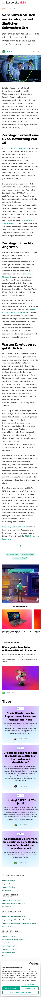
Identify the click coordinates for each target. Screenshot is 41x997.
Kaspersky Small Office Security (12, 900)
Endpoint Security (8, 943)
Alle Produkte (6, 907)
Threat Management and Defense (13, 939)
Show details (29, 984)
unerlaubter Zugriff (20, 558)
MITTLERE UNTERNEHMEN (11, 911)
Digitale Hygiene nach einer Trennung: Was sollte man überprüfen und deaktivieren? (20, 757)
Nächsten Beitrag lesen (12, 642)
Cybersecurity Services (9, 936)
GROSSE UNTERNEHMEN (11, 931)
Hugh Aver (10, 51)
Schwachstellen (12, 554)
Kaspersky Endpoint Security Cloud (13, 903)
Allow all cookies (11, 988)
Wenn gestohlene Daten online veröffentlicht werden (19, 649)
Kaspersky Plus (7, 884)
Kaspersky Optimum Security (15, 527)
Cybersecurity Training (9, 949)
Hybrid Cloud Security (9, 946)
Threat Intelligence (8, 952)
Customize (28, 988)
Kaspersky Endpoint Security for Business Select (17, 920)
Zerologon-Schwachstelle (17, 148)
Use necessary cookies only (20, 993)
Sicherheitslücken (10, 9)
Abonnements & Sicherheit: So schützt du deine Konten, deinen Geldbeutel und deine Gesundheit (20, 843)
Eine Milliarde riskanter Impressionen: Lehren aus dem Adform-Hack (20, 716)
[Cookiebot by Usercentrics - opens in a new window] (29, 963)
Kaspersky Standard (8, 880)
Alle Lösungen (6, 890)
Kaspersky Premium (8, 887)
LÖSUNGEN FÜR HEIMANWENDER (13, 875)
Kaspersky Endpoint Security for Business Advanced (19, 923)
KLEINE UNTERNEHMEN (10, 895)
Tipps (21, 708)
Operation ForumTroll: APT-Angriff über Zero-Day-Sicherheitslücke (16, 632)
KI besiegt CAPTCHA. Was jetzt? (20, 802)
